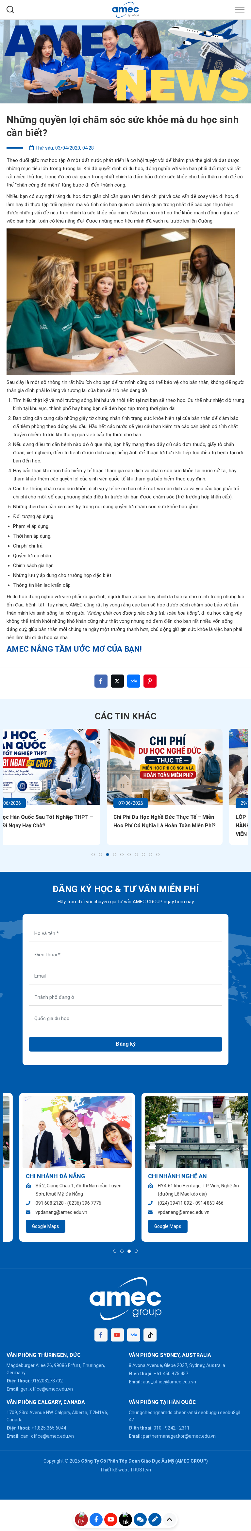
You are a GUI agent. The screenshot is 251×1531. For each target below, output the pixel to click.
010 (157, 1428)
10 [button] (157, 854)
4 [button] (114, 854)
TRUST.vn (140, 1469)
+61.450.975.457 (171, 1373)
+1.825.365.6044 (48, 1428)
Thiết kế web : (114, 1469)
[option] (125, 61)
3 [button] (107, 854)
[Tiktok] (150, 1335)
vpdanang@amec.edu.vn (49, 1212)
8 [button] (143, 854)
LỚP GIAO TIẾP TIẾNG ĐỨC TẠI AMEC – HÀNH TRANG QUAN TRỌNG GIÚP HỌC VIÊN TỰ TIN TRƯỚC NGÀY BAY (183, 825)
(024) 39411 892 (162, 1203)
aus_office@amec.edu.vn (169, 1381)
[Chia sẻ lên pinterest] (150, 681)
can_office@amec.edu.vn (47, 1436)
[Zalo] (133, 1335)
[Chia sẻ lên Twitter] (117, 681)
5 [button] (122, 854)
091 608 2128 (37, 1203)
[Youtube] (117, 1335)
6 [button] (129, 854)
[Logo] (125, 9)
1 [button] (93, 854)
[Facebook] (101, 1335)
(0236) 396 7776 (72, 1203)
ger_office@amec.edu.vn (47, 1389)
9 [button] (150, 854)
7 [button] (136, 854)
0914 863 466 (197, 1203)
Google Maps (32, 1226)
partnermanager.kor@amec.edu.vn (179, 1436)
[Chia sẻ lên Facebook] (101, 681)
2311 (184, 1428)
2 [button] (100, 854)
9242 (170, 1428)
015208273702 (47, 1380)
